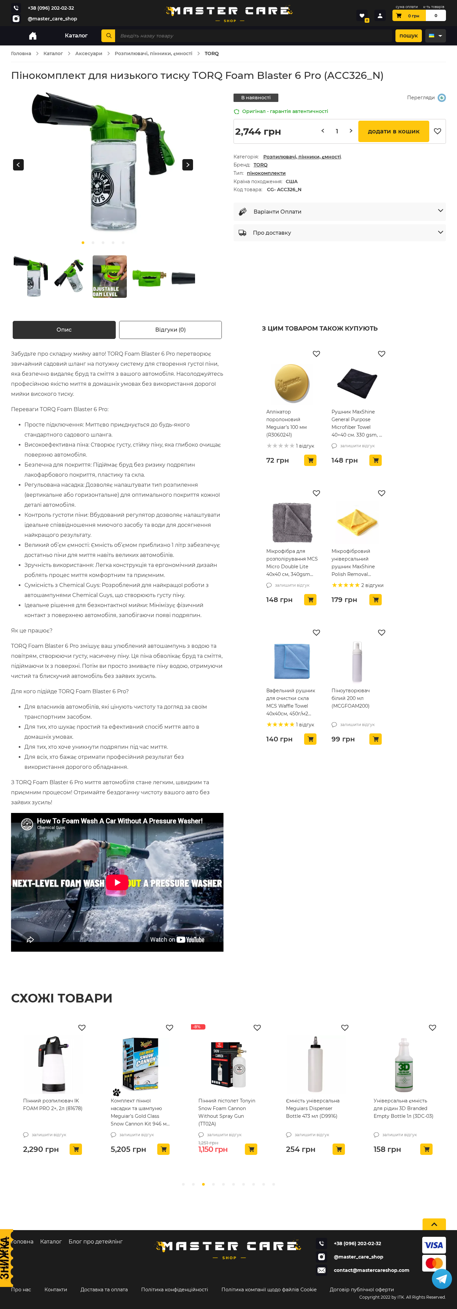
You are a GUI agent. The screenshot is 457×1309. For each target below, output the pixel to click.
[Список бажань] (362, 15)
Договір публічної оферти (362, 1290)
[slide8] (263, 1184)
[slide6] (243, 1184)
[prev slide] (18, 165)
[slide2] (103, 242)
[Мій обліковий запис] (380, 15)
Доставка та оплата (104, 1290)
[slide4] (123, 242)
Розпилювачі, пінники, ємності (153, 53)
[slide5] (233, 1184)
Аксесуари (88, 53)
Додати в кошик (394, 131)
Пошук (408, 35)
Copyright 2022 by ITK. (382, 1297)
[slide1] (93, 242)
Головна (21, 53)
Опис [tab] (64, 330)
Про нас (21, 1290)
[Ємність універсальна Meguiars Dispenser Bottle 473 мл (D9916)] (228, 1064)
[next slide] (187, 165)
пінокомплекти (266, 173)
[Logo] (229, 13)
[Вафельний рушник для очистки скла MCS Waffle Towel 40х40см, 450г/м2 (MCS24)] (292, 662)
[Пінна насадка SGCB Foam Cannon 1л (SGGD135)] (403, 1064)
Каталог (53, 53)
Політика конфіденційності (174, 1290)
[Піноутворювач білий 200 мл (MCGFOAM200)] (357, 662)
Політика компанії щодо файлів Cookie (268, 1290)
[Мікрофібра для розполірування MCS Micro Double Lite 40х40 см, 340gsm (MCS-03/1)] (292, 522)
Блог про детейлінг (96, 1241)
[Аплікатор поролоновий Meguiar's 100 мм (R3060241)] (292, 383)
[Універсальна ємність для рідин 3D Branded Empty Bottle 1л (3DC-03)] (316, 1064)
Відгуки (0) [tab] (170, 330)
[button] (439, 131)
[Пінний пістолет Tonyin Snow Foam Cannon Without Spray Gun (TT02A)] (140, 1064)
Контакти (55, 1290)
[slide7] (253, 1184)
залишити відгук (357, 445)
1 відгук (304, 446)
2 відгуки (372, 585)
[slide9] (273, 1184)
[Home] (33, 35)
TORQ (261, 165)
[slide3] (113, 242)
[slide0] (83, 242)
